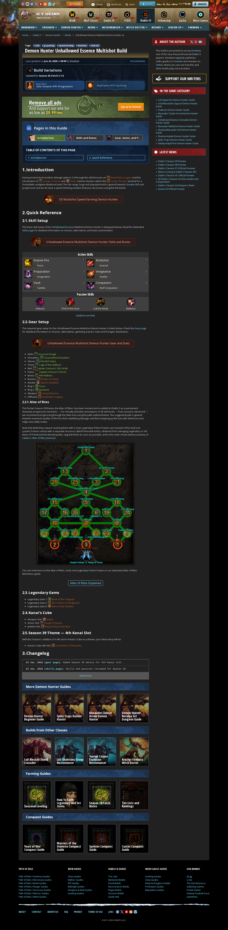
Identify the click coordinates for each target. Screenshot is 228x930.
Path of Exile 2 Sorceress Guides (35, 890)
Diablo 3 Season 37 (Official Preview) (176, 168)
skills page (53, 669)
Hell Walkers (46, 375)
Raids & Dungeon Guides (157, 883)
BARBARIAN (28, 27)
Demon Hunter (53, 35)
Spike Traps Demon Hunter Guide (175, 139)
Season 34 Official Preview (171, 188)
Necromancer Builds (118, 886)
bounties (82, 45)
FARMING (193, 27)
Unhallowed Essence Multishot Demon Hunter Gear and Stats (88, 343)
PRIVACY (78, 911)
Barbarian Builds (116, 879)
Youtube (178, 61)
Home (25, 35)
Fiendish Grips (48, 361)
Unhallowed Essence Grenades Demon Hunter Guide (176, 121)
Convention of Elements (68, 645)
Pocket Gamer (194, 890)
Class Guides (74, 876)
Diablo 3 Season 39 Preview (172, 161)
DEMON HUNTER (71, 27)
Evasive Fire (41, 260)
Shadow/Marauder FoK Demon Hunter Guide (176, 131)
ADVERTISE (52, 911)
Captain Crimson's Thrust (52, 371)
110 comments (137, 61)
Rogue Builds (114, 890)
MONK (91, 27)
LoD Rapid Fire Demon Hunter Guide (176, 99)
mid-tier (95, 45)
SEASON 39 (174, 27)
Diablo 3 (37, 35)
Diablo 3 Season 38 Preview (172, 164)
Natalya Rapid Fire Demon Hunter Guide (178, 143)
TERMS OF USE (95, 911)
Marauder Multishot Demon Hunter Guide (179, 126)
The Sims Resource (196, 883)
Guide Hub (113, 896)
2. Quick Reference (100, 157)
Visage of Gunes (52, 181)
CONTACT (37, 911)
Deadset (196, 50)
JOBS (110, 911)
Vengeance (103, 271)
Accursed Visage (47, 354)
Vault (36, 283)
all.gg (189, 876)
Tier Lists (112, 876)
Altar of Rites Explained (85, 583)
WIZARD (156, 27)
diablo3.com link (85, 315)
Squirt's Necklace (49, 382)
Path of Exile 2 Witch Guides (32, 896)
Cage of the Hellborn (50, 364)
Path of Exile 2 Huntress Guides (34, 876)
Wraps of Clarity (49, 379)
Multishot (102, 260)
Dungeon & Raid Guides (80, 890)
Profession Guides (154, 886)
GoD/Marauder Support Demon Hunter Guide (177, 105)
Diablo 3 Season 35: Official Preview (176, 175)
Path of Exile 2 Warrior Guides (34, 893)
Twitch (159, 64)
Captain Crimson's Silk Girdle (52, 368)
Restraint (44, 389)
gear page (52, 662)
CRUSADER (48, 27)
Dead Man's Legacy (121, 177)
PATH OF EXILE (26, 869)
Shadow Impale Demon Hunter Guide (177, 136)
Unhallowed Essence (62, 227)
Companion (103, 283)
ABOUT (22, 911)
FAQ (66, 911)
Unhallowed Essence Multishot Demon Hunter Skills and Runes (88, 242)
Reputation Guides (154, 890)
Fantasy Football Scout (198, 893)
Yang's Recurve (119, 181)
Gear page (140, 328)
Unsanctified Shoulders (56, 357)
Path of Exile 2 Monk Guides (32, 883)
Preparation (41, 271)
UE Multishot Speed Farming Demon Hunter (88, 199)
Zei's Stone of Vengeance (66, 602)
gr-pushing (49, 45)
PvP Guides (73, 883)
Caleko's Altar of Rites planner (38, 438)
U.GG (189, 879)
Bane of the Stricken (63, 606)
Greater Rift (132, 184)
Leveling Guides (76, 893)
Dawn (73, 181)
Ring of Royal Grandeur (58, 626)
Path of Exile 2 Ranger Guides (33, 886)
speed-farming (66, 45)
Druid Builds (114, 883)
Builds (68, 35)
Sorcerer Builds (116, 893)
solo (37, 45)
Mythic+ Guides (75, 879)
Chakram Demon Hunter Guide (173, 109)
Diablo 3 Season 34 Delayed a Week (176, 185)
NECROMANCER (111, 27)
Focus (42, 386)
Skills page (28, 230)
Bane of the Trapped (63, 599)
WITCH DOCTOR (135, 27)
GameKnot (192, 896)
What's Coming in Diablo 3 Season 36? (177, 171)
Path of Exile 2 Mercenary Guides (35, 879)
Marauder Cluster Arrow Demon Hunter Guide (177, 115)
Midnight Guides (76, 886)
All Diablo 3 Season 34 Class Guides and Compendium (177, 180)
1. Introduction (37, 157)
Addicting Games (195, 886)
